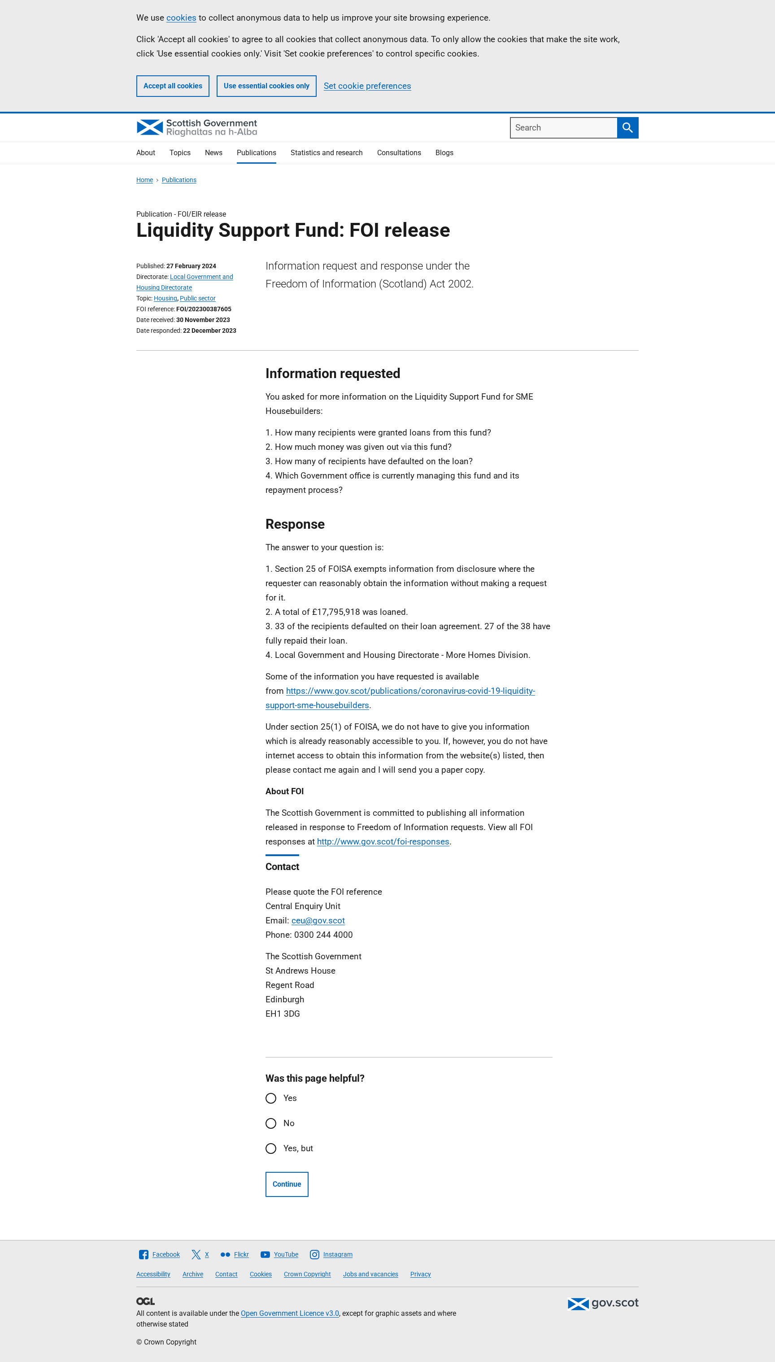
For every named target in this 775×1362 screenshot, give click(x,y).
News (213, 152)
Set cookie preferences (367, 86)
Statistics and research (327, 152)
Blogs (444, 152)
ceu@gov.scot (318, 920)
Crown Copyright (307, 1274)
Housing (165, 298)
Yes (290, 1098)
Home (144, 179)
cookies (181, 18)
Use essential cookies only (266, 86)
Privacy (420, 1274)
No (289, 1123)
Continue (287, 1184)
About (145, 152)
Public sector (198, 298)
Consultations (399, 152)
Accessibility (153, 1274)
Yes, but (298, 1148)
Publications (256, 152)
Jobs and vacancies (370, 1274)
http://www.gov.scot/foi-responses (383, 841)
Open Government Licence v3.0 (290, 1313)
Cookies (261, 1274)
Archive (193, 1274)
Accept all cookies (173, 86)
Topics (180, 152)
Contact (226, 1274)
